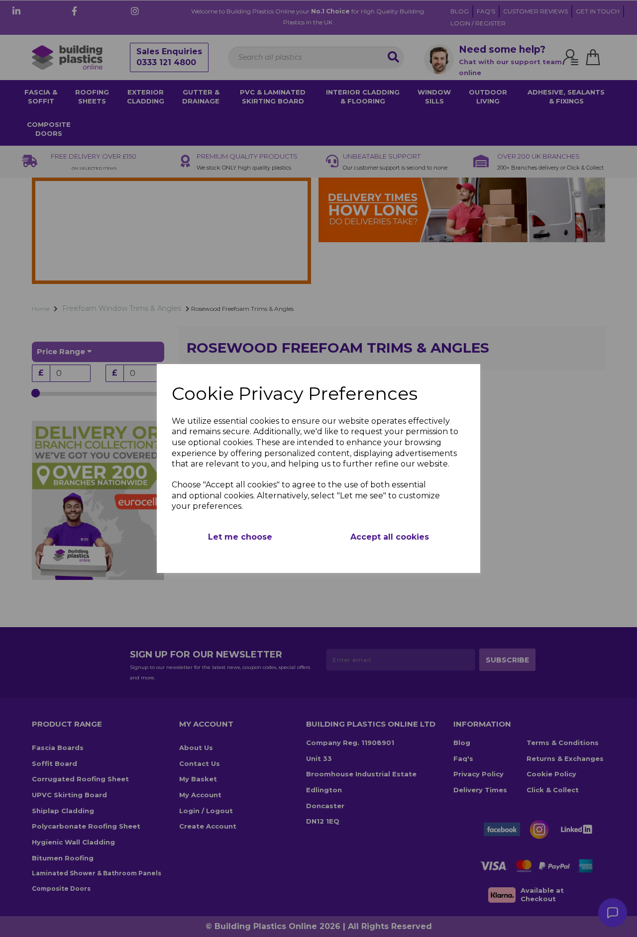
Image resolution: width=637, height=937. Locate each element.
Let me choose (240, 537)
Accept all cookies (389, 537)
